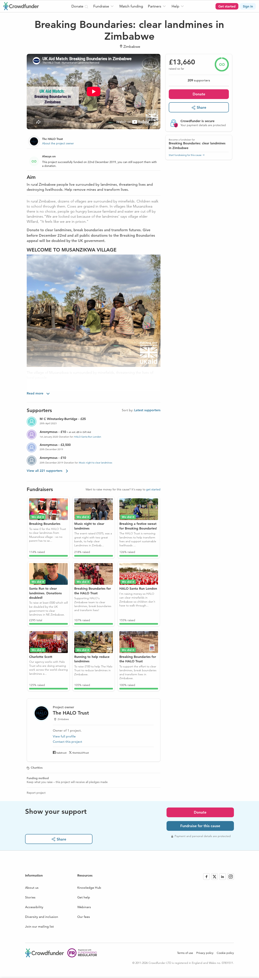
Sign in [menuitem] (248, 6)
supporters (199, 80)
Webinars (84, 907)
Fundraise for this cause (200, 826)
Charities (36, 767)
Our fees (83, 917)
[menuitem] (104, 6)
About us (31, 888)
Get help (83, 897)
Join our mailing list (39, 926)
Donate (199, 94)
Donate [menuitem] (77, 6)
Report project (36, 793)
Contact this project (67, 742)
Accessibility (34, 907)
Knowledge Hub (89, 888)
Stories (30, 897)
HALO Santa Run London (87, 436)
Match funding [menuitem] (131, 6)
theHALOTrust (80, 752)
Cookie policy (225, 953)
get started (153, 489)
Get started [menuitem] (227, 6)
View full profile (64, 736)
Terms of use (185, 953)
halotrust (61, 752)
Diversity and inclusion (41, 917)
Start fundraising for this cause (185, 155)
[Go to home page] (21, 6)
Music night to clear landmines (95, 462)
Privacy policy (204, 953)
